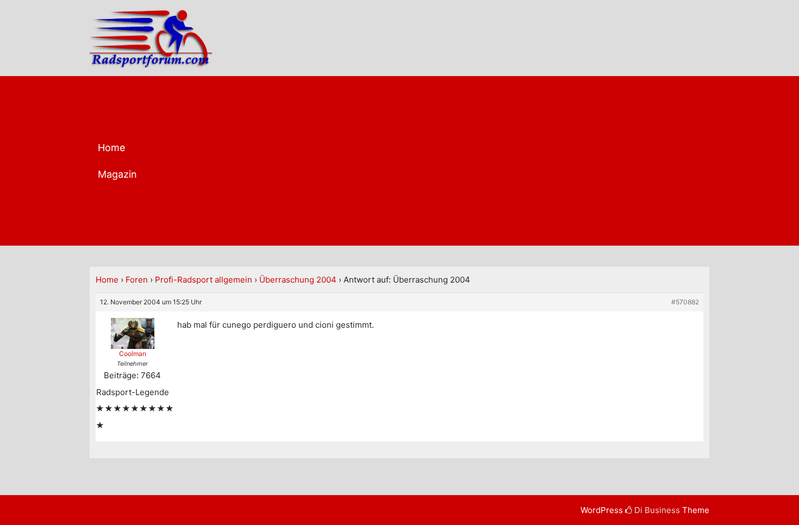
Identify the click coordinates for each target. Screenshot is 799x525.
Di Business (656, 510)
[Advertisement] (442, 164)
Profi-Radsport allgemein (203, 279)
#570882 (685, 302)
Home (111, 147)
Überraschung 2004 (297, 279)
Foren (137, 279)
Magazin (117, 174)
